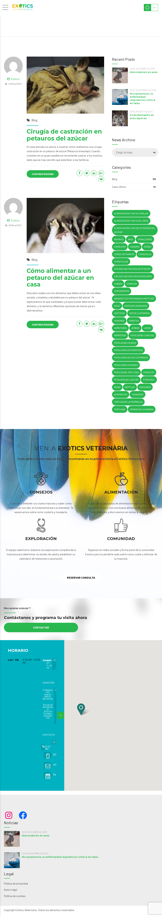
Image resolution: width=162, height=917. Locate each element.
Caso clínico (119, 186)
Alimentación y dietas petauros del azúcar (134, 230)
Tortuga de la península (128, 402)
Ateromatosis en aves (143, 72)
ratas (117, 387)
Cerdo (147, 246)
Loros (147, 328)
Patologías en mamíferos (128, 350)
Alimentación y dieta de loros (131, 220)
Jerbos (135, 328)
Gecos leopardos (139, 313)
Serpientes (120, 394)
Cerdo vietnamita (124, 254)
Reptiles (130, 387)
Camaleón (120, 246)
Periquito (148, 372)
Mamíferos (120, 335)
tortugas (119, 409)
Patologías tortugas (126, 372)
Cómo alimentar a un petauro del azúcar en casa (60, 277)
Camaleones (145, 239)
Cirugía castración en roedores (133, 276)
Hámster (134, 320)
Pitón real (149, 379)
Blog (34, 120)
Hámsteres (120, 328)
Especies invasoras (135, 306)
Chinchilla (144, 254)
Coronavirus (121, 291)
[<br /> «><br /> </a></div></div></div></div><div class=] (51, 742)
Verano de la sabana (142, 409)
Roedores (145, 387)
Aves (130, 239)
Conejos (132, 283)
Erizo (117, 306)
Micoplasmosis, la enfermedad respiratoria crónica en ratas (142, 98)
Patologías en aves (125, 343)
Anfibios (119, 239)
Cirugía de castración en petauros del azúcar (64, 135)
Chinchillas (121, 261)
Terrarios (137, 394)
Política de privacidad (16, 883)
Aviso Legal (10, 889)
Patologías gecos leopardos (131, 357)
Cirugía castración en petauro (132, 269)
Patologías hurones (126, 365)
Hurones (119, 320)
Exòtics (15, 79)
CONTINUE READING (43, 174)
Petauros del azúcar (126, 379)
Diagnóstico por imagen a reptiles (134, 298)
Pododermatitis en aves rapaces (142, 117)
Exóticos (119, 313)
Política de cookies (14, 896)
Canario (134, 246)
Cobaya (118, 283)
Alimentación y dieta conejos (131, 213)
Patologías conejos (142, 335)
